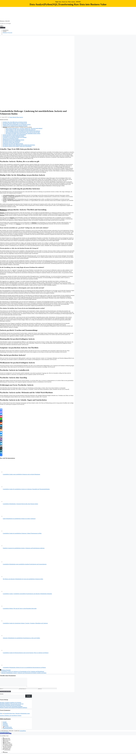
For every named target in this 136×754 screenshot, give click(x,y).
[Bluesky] (37, 414)
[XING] (37, 450)
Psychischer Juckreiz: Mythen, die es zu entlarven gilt (15, 123)
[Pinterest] (37, 416)
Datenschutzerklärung (8, 728)
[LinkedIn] (37, 425)
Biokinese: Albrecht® (5, 21)
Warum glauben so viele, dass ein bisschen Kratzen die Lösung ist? (21, 129)
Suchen (1, 693)
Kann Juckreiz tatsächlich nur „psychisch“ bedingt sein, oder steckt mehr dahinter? (24, 128)
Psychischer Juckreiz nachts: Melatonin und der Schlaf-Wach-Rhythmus (19, 144)
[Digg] (37, 428)
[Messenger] (37, 432)
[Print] (37, 437)
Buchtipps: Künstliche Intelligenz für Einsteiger (10, 702)
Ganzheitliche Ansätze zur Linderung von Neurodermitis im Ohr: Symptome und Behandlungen (22, 671)
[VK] (37, 441)
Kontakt (4, 722)
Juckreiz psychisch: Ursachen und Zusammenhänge (14, 134)
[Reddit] (37, 423)
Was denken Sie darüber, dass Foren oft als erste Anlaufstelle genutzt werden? (23, 133)
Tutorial (4, 31)
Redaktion (5, 723)
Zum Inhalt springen (4, 732)
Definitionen (5, 30)
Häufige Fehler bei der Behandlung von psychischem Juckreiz (17, 124)
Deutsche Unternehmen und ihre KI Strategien (10, 705)
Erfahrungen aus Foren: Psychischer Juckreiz (13, 143)
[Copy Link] (37, 446)
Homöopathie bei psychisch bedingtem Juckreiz (13, 136)
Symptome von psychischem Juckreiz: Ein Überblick (14, 137)
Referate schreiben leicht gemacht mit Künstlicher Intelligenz (13, 707)
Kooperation (5, 725)
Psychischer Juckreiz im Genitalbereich (11, 141)
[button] (5, 733)
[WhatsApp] (37, 419)
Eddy (1, 713)
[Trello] (37, 453)
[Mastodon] (37, 412)
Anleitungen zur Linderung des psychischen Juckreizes (15, 125)
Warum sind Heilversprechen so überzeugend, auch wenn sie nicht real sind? (23, 132)
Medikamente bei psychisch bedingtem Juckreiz (13, 139)
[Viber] (37, 439)
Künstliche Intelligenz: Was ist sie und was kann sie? (12, 703)
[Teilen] (37, 455)
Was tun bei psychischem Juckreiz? (11, 138)
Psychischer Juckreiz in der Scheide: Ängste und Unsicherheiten (17, 146)
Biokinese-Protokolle (7, 32)
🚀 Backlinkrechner (7, 727)
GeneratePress (22, 730)
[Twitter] (37, 435)
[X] (37, 448)
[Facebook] (37, 410)
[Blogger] (37, 430)
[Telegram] (37, 444)
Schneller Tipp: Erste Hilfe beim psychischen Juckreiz (15, 122)
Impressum (5, 724)
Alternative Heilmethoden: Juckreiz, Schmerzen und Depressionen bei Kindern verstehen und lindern (23, 672)
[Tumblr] (37, 421)
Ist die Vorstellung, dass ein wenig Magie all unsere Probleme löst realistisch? (23, 131)
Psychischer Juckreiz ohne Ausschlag (11, 142)
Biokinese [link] (5, 127)
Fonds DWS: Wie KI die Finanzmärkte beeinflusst (11, 706)
